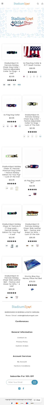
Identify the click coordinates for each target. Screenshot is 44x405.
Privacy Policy (22, 342)
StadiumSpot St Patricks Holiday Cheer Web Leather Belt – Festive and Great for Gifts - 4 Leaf (11, 281)
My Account (22, 362)
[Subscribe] (34, 382)
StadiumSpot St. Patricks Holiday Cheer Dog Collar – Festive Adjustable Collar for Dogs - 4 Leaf (11, 68)
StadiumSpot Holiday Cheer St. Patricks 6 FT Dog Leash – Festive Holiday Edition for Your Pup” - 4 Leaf (11, 229)
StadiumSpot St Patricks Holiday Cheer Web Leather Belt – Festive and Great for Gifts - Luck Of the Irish (32, 229)
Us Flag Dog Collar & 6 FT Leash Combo (32, 64)
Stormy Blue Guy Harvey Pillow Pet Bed (32, 277)
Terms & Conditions (22, 366)
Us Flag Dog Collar (12, 115)
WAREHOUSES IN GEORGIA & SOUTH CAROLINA (22, 312)
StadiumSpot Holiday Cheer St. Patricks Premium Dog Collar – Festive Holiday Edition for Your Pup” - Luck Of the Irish (11, 171)
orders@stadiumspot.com (27, 316)
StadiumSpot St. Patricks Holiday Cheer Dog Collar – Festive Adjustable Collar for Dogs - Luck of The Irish (32, 120)
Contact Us (22, 338)
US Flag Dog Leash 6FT (32, 182)
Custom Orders (22, 346)
